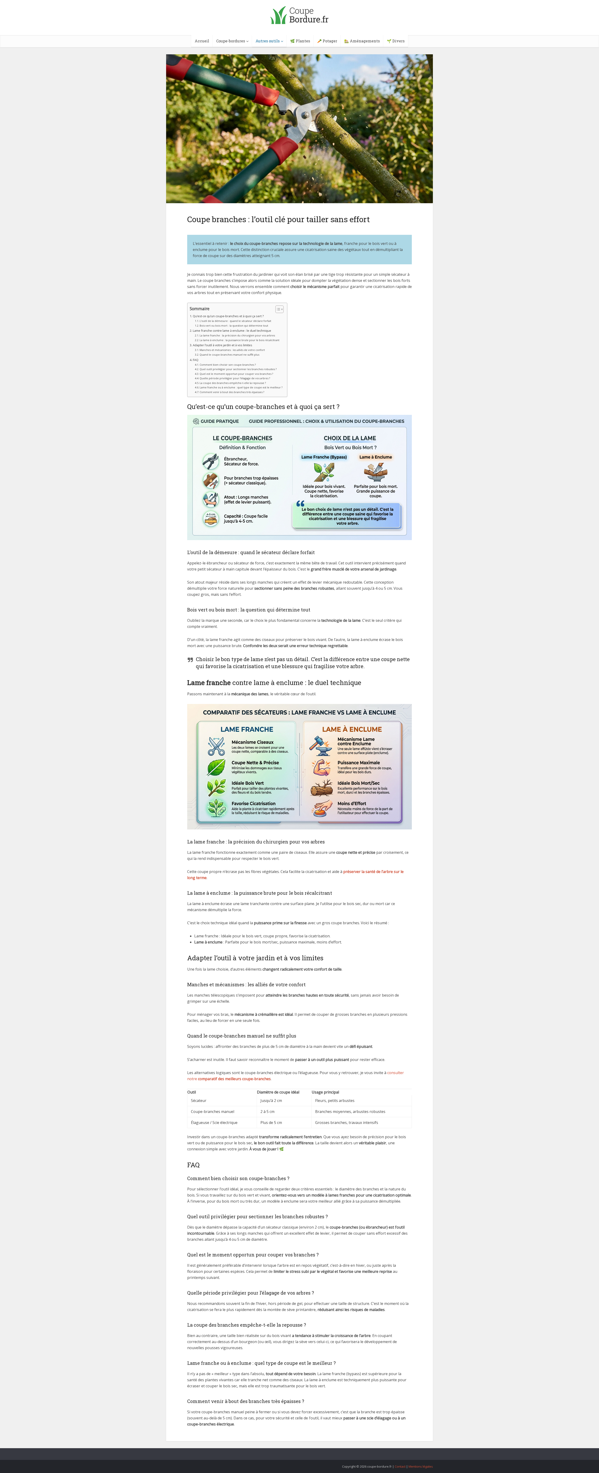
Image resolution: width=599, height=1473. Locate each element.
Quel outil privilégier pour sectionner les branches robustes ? (238, 369)
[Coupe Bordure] (299, 14)
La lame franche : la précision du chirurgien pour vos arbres (237, 335)
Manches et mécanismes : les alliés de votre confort (232, 350)
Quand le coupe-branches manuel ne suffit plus (229, 354)
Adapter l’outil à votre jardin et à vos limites (222, 345)
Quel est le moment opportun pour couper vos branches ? (236, 374)
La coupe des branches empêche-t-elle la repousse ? (233, 383)
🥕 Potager (327, 40)
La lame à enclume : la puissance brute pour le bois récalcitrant (239, 340)
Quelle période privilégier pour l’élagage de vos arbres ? (235, 378)
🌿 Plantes (300, 40)
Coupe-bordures (230, 40)
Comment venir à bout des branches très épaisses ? (232, 392)
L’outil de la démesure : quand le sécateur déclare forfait (235, 321)
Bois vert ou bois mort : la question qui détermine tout (234, 325)
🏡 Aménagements (362, 40)
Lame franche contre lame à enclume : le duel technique (232, 330)
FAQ (195, 360)
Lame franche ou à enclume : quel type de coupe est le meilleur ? (241, 387)
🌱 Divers (396, 40)
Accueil (202, 40)
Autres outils (268, 40)
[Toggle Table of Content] (277, 309)
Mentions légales (421, 1466)
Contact (400, 1466)
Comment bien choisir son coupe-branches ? (228, 364)
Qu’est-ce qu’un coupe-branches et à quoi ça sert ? (228, 316)
